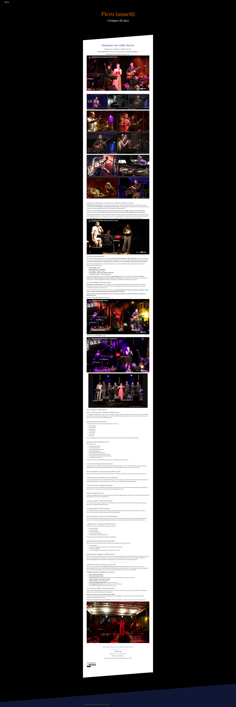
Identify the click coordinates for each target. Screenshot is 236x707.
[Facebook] (90, 665)
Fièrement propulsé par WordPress (90, 704)
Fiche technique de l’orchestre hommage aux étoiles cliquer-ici (118, 647)
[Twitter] (88, 665)
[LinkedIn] (95, 665)
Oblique (102, 704)
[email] (92, 665)
